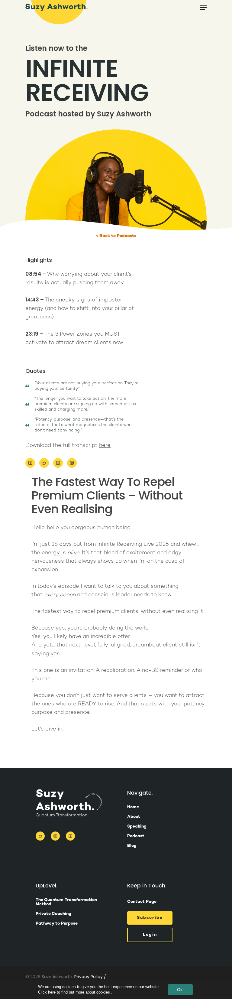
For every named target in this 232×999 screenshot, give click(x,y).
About (133, 817)
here (105, 445)
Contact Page (141, 902)
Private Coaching (53, 914)
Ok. (180, 989)
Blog (132, 846)
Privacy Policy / (90, 977)
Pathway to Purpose (57, 924)
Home (133, 807)
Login (150, 934)
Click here (47, 992)
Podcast (135, 836)
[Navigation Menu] (203, 8)
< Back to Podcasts (116, 236)
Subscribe (150, 918)
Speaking (137, 827)
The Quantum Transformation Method (66, 902)
